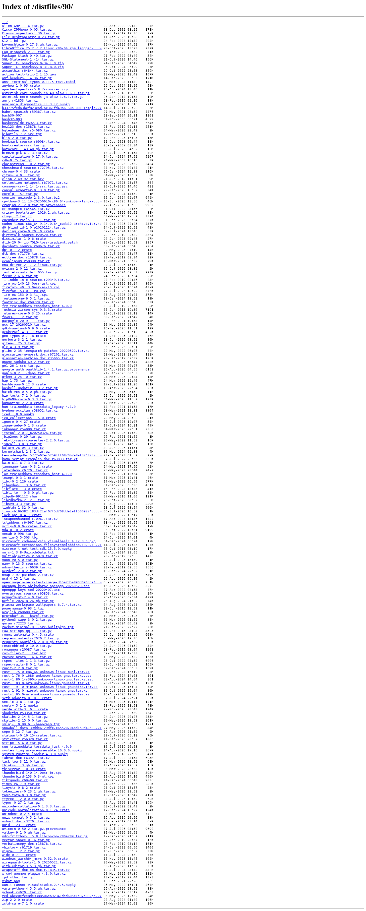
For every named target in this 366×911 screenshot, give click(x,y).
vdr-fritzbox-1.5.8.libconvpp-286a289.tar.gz (45, 836)
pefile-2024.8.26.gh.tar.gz (28, 601)
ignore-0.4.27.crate (21, 422)
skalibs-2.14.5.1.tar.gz (25, 717)
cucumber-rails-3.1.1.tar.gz (29, 220)
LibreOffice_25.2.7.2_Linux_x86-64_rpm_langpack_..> (52, 48)
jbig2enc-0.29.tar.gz (22, 436)
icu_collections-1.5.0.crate (29, 418)
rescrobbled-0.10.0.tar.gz (27, 646)
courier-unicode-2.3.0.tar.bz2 (31, 197)
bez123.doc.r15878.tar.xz (26, 126)
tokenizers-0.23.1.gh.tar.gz (29, 791)
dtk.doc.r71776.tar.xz (23, 253)
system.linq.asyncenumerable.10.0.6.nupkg (42, 750)
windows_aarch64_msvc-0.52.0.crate (35, 858)
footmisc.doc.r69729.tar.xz (28, 302)
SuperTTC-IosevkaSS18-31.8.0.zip (33, 67)
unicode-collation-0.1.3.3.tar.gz (34, 806)
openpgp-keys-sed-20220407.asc (31, 590)
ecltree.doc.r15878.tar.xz (27, 257)
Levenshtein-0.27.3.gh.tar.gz (30, 44)
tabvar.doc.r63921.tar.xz (26, 758)
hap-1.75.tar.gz (17, 380)
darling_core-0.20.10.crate (28, 231)
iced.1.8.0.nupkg (18, 414)
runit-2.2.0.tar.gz (20, 668)
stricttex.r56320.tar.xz (25, 739)
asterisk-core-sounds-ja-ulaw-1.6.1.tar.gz (43, 97)
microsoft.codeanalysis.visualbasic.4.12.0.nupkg (49, 541)
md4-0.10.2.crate (18, 530)
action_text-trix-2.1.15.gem (29, 74)
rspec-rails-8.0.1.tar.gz (26, 664)
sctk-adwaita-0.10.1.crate (27, 698)
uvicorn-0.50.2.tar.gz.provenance (34, 829)
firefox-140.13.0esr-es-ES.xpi (31, 287)
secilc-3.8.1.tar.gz (21, 702)
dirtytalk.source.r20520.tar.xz (32, 235)
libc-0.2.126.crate (20, 481)
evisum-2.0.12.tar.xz (22, 268)
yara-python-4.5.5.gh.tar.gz (29, 888)
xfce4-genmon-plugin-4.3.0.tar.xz (34, 873)
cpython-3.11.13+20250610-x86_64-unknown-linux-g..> (52, 201)
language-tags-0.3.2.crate (27, 466)
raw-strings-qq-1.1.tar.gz (27, 631)
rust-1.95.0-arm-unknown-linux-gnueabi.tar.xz (46, 694)
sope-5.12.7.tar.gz (20, 731)
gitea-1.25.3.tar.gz (21, 343)
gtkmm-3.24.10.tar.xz (22, 377)
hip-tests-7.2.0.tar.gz (24, 395)
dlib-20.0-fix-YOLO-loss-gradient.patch (40, 242)
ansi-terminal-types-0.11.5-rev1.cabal (39, 82)
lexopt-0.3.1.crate (20, 478)
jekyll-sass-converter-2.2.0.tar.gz (36, 440)
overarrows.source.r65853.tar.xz (33, 593)
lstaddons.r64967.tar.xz (25, 522)
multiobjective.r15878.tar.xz (30, 556)
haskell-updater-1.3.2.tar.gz (30, 388)
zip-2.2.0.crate (17, 900)
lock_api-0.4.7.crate (22, 515)
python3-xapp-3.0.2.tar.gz (27, 619)
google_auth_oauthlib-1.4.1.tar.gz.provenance (46, 369)
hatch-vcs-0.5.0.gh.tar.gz (27, 392)
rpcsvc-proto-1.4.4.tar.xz (27, 657)
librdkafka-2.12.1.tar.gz (26, 500)
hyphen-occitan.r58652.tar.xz (30, 410)
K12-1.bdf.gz (14, 41)
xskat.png (11, 881)
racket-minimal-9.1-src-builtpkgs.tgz (38, 627)
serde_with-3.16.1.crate (25, 709)
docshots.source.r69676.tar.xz (31, 246)
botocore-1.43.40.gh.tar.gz (28, 149)
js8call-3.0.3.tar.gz (22, 444)
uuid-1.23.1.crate (19, 825)
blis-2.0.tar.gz (17, 138)
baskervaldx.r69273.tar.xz (27, 123)
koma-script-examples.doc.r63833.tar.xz (40, 459)
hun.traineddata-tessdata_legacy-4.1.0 (39, 407)
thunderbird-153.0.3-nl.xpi (28, 776)
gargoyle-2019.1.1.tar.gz (26, 321)
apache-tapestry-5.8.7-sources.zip (35, 89)
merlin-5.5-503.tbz (20, 537)
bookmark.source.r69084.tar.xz (31, 141)
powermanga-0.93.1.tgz (23, 608)
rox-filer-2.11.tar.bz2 (24, 653)
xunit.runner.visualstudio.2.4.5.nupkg (39, 885)
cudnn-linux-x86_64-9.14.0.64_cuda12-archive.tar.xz (52, 224)
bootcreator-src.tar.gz (24, 145)
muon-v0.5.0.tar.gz (20, 560)
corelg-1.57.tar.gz (20, 194)
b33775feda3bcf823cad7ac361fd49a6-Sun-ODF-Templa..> (52, 108)
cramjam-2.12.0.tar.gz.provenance (34, 205)
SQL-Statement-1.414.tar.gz (28, 59)
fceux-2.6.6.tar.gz (20, 276)
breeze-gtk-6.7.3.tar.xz (25, 153)
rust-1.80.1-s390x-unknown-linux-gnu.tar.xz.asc (48, 679)
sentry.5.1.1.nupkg (20, 705)
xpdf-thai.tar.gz (18, 877)
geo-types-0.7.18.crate (24, 336)
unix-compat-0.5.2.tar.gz (26, 817)
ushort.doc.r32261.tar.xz (26, 821)
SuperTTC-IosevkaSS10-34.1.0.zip (33, 63)
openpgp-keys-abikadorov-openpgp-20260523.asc (46, 586)
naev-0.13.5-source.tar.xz (27, 563)
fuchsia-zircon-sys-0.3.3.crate (32, 309)
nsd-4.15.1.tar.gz (19, 578)
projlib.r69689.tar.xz (23, 612)
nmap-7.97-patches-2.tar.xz (28, 575)
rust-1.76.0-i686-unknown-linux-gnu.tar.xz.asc (47, 675)
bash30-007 (12, 115)
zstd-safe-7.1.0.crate (23, 903)
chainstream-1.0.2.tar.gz (26, 164)
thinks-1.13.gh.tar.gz (23, 765)
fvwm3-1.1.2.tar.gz (20, 317)
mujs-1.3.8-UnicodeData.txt (28, 552)
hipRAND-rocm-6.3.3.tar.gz (27, 399)
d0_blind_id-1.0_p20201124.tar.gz (34, 227)
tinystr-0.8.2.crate (21, 788)
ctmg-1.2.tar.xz (17, 216)
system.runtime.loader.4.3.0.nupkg (35, 754)
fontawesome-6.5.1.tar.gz (26, 298)
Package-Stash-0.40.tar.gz (27, 56)
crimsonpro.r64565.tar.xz (26, 209)
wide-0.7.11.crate (19, 855)
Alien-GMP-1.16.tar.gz (23, 26)
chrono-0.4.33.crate (21, 171)
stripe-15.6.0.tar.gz (22, 743)
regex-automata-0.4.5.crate (28, 634)
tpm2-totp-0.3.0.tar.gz (24, 795)
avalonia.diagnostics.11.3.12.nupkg (36, 104)
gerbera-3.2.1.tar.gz (22, 339)
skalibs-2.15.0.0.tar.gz (25, 720)
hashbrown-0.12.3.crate (24, 384)
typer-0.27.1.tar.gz (21, 802)
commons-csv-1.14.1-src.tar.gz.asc (35, 186)
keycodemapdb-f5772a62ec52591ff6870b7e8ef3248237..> (52, 455)
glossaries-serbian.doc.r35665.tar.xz (38, 358)
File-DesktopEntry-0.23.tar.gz (31, 37)
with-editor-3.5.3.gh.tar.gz (29, 866)
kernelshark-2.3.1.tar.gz (26, 451)
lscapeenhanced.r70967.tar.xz (30, 519)
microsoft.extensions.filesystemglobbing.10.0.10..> (52, 545)
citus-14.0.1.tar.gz (21, 175)
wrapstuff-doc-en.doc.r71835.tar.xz (36, 870)
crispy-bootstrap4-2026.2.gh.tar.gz (36, 212)
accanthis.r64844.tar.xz (25, 70)
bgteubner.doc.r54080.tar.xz (29, 130)
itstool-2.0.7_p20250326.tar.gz (32, 433)
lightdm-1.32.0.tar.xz (23, 507)
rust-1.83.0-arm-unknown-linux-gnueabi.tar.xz (46, 683)
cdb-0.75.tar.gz (17, 160)
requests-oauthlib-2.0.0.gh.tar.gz (35, 642)
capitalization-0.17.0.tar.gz (30, 156)
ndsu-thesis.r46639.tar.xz (27, 567)
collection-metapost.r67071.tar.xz (35, 182)
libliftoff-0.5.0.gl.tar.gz (28, 492)
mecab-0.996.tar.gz (20, 534)
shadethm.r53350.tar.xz (24, 713)
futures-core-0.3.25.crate (27, 313)
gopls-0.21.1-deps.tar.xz (26, 373)
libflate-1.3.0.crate (22, 489)
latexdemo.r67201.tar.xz (25, 470)
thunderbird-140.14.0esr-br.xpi (32, 773)
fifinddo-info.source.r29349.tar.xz (36, 280)
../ (5, 22)
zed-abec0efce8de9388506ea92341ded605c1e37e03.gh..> (52, 896)
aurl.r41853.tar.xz (20, 100)
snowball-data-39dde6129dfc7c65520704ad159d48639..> (52, 728)
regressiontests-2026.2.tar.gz (31, 638)
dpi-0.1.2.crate (17, 250)
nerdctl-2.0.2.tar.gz (22, 571)
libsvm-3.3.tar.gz (19, 504)
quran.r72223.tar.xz (21, 623)
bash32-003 (12, 119)
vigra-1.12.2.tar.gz (21, 851)
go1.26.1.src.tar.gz (21, 365)
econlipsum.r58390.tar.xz (26, 261)
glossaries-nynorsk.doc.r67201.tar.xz (38, 354)
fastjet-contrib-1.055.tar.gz (30, 272)
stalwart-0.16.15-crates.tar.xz (32, 735)
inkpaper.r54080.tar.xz (24, 429)
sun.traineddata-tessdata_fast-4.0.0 (37, 746)
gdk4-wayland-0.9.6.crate (26, 328)
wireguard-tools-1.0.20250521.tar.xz (37, 862)
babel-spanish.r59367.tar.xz (29, 112)
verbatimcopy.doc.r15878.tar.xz (32, 844)
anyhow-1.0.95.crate (21, 85)
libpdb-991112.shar (20, 496)
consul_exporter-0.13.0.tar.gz (31, 190)
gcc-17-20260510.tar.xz (24, 324)
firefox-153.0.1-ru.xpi (24, 291)
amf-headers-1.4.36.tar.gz (27, 78)
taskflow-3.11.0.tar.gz (24, 761)
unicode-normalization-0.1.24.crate (36, 810)
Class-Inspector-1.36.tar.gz (29, 33)
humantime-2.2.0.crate (23, 403)
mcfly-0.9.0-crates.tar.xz (27, 526)
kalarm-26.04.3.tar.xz (23, 448)
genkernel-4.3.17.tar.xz (25, 332)
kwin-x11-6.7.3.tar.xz (23, 463)
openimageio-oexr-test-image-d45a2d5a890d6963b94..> (52, 582)
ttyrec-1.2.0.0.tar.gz (23, 799)
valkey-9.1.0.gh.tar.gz (24, 832)
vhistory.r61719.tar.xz (24, 847)
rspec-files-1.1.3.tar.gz (26, 661)
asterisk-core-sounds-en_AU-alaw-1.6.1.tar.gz (46, 93)
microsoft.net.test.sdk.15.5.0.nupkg (37, 548)
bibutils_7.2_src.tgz (22, 134)
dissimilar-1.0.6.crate (24, 239)
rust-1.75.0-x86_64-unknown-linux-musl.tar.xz (46, 672)
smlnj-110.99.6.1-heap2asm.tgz (31, 724)
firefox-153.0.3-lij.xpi (25, 295)
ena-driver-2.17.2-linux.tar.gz (32, 265)
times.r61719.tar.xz (21, 784)
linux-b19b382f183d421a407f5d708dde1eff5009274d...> (52, 511)
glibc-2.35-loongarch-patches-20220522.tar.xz (46, 351)
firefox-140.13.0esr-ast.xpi (29, 283)
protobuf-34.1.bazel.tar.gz (28, 616)
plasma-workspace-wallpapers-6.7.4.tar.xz (42, 605)
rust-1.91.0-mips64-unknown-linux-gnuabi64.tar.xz (50, 687)
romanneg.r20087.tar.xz (24, 649)
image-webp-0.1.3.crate (24, 425)
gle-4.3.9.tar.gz (18, 347)
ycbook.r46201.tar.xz (22, 892)
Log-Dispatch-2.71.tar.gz (26, 52)
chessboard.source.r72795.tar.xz (33, 168)
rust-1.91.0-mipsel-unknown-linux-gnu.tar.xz (45, 690)
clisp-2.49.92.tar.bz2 (23, 179)
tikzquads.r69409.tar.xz (25, 780)
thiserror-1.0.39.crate (24, 769)
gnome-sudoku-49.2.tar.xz (26, 362)
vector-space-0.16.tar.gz (26, 840)
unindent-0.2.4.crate (22, 814)
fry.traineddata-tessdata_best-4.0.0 (37, 306)
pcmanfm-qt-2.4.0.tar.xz (25, 597)
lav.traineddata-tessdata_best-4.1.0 (37, 474)
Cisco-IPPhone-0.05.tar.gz (27, 29)
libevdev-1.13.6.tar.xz (24, 485)
